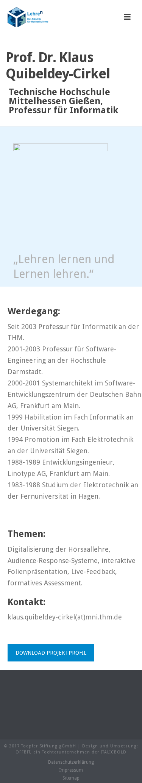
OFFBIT (23, 752)
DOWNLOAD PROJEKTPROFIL (51, 653)
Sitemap (71, 778)
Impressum (71, 770)
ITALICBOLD (113, 752)
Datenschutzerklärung (71, 762)
